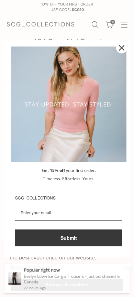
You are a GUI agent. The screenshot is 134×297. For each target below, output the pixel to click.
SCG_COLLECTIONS (35, 198)
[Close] (121, 48)
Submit (68, 237)
